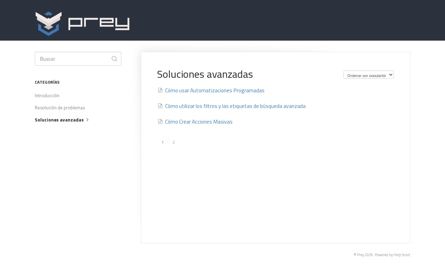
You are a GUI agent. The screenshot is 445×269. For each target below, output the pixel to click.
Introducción (47, 95)
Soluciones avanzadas (60, 119)
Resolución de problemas (60, 107)
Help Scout (402, 255)
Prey (360, 255)
